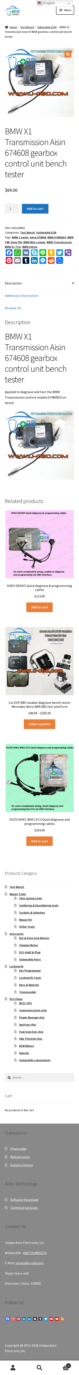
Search (39, 1368)
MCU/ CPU (25, 1003)
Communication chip (33, 1010)
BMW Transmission (59, 242)
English (49, 3)
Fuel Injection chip (31, 1032)
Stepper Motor (28, 945)
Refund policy (20, 1157)
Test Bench (27, 27)
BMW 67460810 (56, 237)
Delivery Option (21, 1165)
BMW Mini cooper (34, 242)
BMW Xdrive (29, 247)
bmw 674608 (38, 237)
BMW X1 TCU (13, 247)
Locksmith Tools (30, 978)
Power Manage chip (31, 1017)
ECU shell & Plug (29, 952)
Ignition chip (27, 1024)
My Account (13, 1368)
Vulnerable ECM (46, 27)
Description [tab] (13, 283)
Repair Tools (17, 894)
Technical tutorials (24, 1208)
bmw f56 (16, 242)
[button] (67, 54)
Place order (18, 1148)
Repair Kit (25, 920)
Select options (39, 724)
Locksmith (16, 966)
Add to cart (35, 208)
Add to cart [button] (39, 607)
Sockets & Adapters (32, 912)
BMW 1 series (20, 237)
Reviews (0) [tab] (13, 308)
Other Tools (27, 927)
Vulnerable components (35, 1060)
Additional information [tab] (21, 295)
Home (13, 27)
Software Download (24, 1200)
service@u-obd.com (29, 1263)
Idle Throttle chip (30, 1039)
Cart (61, 1364)
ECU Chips (16, 999)
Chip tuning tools (30, 898)
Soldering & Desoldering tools (39, 905)
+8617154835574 (34, 1253)
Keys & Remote (29, 985)
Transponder (27, 992)
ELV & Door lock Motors (34, 938)
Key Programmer (30, 970)
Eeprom (24, 1053)
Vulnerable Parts (30, 959)
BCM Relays (26, 1046)
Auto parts (16, 934)
